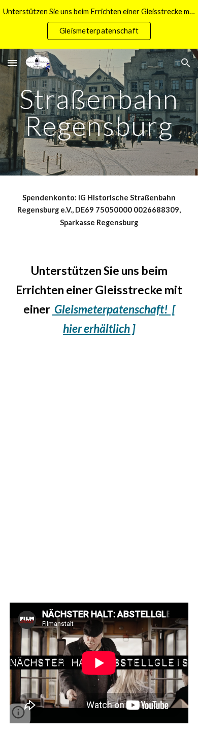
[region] (99, 24)
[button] (12, 63)
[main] (99, 112)
